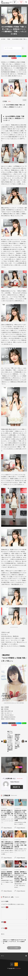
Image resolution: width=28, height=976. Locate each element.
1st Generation (5, 2)
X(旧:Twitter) (12, 56)
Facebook (5, 56)
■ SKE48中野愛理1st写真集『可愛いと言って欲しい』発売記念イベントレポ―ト (14, 106)
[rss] (16, 964)
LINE (25, 56)
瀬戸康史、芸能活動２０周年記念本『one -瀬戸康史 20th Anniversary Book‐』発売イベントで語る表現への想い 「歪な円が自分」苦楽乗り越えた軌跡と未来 (20, 876)
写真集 (8, 39)
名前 (2, 922)
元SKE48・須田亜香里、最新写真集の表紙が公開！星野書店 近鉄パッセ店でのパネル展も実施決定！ (7, 875)
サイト (2, 934)
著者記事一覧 (16, 787)
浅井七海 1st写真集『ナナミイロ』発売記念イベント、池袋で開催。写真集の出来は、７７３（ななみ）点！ (7, 814)
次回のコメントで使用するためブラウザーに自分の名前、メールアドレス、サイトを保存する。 (14, 941)
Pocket (14, 58)
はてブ (19, 56)
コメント (3, 907)
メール (3, 928)
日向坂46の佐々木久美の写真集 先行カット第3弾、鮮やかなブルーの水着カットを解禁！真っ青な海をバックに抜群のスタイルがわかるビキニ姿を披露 (20, 815)
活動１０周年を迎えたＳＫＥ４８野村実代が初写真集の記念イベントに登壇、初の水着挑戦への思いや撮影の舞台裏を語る (7, 845)
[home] (12, 964)
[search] (22, 48)
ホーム (11, 2)
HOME (3, 39)
